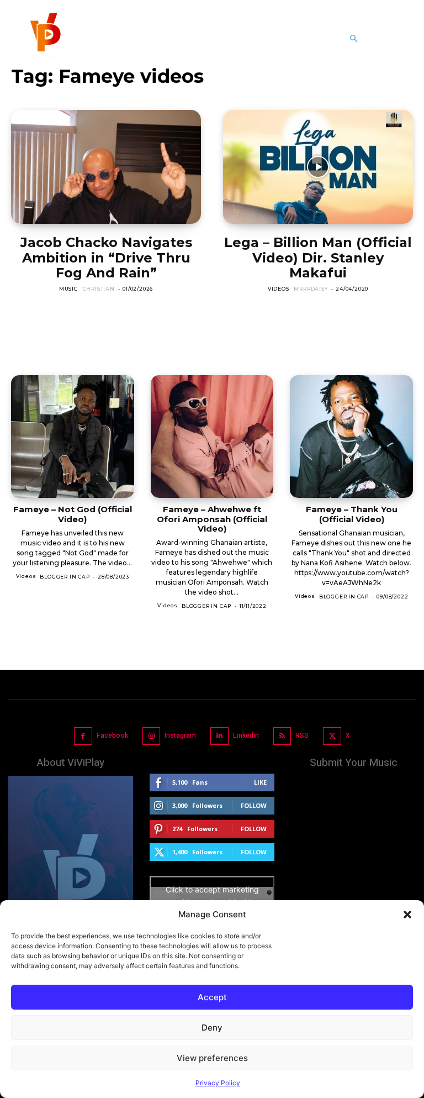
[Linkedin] (219, 736)
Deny (212, 1027)
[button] (407, 914)
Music (68, 289)
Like (260, 782)
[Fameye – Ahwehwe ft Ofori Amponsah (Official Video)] (212, 436)
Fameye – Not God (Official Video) (72, 514)
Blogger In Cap (64, 577)
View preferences (212, 1058)
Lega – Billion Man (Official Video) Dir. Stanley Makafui (318, 257)
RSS (302, 735)
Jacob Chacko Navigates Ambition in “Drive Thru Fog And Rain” (106, 257)
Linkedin (246, 735)
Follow (254, 805)
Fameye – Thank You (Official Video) (352, 514)
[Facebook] (83, 736)
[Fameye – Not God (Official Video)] (72, 436)
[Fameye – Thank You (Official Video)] (351, 436)
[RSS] (282, 736)
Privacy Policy (217, 1083)
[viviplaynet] (44, 38)
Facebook (112, 735)
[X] (332, 736)
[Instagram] (151, 736)
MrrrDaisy (310, 289)
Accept (212, 997)
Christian (99, 289)
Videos (278, 289)
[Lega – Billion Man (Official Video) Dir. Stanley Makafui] (318, 167)
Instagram (180, 735)
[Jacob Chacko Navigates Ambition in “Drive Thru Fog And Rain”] (106, 167)
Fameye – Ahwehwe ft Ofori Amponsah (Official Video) (212, 519)
